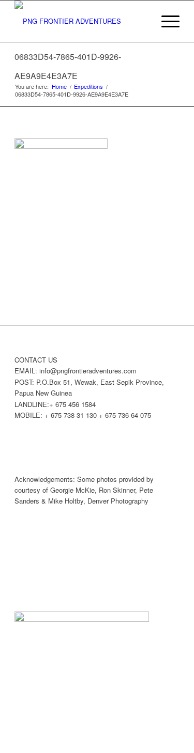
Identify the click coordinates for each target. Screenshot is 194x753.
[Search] (141, 21)
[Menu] (165, 21)
